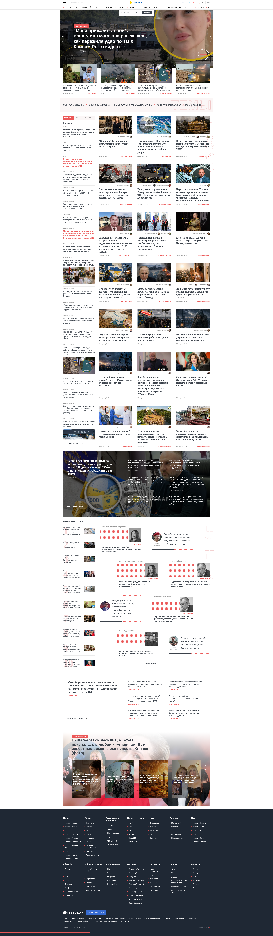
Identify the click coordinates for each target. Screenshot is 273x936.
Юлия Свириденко (136, 903)
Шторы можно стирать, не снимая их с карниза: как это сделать (78, 382)
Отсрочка (111, 877)
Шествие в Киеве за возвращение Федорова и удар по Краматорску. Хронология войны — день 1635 (143, 713)
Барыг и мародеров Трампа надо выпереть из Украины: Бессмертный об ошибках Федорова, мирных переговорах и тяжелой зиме (192, 195)
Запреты (153, 882)
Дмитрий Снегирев (179, 561)
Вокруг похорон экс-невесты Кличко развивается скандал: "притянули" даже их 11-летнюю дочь (72, 663)
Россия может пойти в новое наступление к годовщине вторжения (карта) (185, 698)
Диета (173, 830)
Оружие (89, 882)
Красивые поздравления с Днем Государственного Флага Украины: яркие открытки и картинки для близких (78, 335)
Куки (135, 12)
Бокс (130, 827)
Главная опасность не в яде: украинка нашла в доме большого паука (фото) (78, 394)
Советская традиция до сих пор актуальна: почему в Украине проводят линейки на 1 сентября (79, 262)
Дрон (152, 834)
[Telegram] (190, 2)
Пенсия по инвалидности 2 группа (177, 875)
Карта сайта (83, 921)
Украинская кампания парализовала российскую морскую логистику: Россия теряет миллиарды (173, 618)
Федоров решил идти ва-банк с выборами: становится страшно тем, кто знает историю (121, 549)
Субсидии (90, 834)
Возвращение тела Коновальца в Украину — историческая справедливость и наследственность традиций (124, 608)
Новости (67, 818)
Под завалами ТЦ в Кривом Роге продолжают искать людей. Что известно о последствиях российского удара (153, 147)
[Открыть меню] (64, 2)
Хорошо (147, 12)
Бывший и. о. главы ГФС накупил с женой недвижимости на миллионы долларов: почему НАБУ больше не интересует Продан (115, 244)
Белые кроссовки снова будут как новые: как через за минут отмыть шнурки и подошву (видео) (72, 530)
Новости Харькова (72, 827)
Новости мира (127, 446)
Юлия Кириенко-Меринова (114, 526)
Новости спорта (135, 818)
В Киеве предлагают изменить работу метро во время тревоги (152, 337)
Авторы (201, 7)
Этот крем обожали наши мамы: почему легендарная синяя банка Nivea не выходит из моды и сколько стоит (86, 779)
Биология (154, 830)
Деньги (110, 825)
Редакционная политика (115, 918)
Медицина (90, 838)
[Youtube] (193, 2)
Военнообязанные (114, 880)
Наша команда (69, 921)
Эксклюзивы (134, 7)
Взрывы (89, 875)
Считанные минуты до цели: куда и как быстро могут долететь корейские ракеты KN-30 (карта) (114, 193)
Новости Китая (198, 838)
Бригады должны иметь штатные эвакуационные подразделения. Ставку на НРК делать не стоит (177, 539)
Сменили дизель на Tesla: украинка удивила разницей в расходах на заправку (79, 424)
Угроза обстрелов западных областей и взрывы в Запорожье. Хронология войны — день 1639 (186, 684)
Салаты (196, 884)
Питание (174, 827)
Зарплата (90, 823)
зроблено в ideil (204, 927)
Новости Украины (129, 93)
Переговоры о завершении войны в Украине (83, 7)
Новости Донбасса (72, 851)
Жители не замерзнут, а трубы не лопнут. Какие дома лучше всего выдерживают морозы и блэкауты (79, 133)
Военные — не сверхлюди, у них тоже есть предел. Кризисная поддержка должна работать (194, 643)
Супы (195, 877)
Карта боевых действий (91, 870)
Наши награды (179, 918)
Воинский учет (113, 884)
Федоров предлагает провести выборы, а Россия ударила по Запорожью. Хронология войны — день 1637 (146, 698)
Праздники (154, 864)
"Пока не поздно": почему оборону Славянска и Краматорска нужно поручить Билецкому (78, 307)
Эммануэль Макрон (136, 880)
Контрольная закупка (115, 7)
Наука (151, 818)
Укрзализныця (113, 844)
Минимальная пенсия (180, 886)
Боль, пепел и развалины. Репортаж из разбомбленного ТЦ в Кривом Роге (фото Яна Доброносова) (154, 193)
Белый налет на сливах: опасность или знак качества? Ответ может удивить (78, 320)
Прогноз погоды (92, 855)
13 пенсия (175, 869)
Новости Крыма (71, 855)
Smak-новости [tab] (80, 118)
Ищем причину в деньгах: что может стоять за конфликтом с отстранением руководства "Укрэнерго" (145, 499)
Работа (89, 827)
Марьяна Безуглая (136, 899)
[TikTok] (203, 2)
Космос (153, 827)
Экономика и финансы (112, 819)
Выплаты (89, 830)
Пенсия (173, 864)
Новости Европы (199, 823)
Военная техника (93, 890)
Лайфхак (68, 888)
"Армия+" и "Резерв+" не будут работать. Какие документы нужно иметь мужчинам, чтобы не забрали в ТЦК (117, 88)
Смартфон (154, 838)
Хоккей (131, 834)
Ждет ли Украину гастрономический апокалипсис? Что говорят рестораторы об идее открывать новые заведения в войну (187, 500)
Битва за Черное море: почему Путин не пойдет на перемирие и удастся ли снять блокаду (153, 293)
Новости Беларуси (200, 842)
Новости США (198, 827)
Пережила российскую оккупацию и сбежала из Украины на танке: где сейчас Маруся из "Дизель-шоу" (72, 632)
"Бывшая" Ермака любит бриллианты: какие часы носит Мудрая (114, 144)
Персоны (132, 864)
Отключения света (99, 105)
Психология (176, 834)
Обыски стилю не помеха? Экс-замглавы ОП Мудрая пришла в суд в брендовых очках (191, 381)
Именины (154, 890)
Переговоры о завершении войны (133, 105)
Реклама (166, 918)
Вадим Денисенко (126, 630)
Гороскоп (68, 869)
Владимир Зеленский (137, 869)
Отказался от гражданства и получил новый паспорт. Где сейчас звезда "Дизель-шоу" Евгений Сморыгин (72, 574)
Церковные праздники (154, 870)
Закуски (196, 888)
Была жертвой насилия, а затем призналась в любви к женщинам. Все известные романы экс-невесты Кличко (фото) (110, 746)
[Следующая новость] (210, 38)
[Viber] (186, 3)
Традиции (154, 879)
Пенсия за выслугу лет (178, 891)
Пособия (89, 851)
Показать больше (75, 444)
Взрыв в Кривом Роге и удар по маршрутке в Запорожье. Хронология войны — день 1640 (145, 684)
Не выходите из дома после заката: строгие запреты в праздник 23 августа (79, 147)
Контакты (192, 918)
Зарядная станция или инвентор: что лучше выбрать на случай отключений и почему (78, 206)
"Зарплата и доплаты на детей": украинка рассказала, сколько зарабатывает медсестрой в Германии (77, 178)
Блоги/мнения (136, 544)
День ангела (155, 886)
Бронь (109, 873)
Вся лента (67, 123)
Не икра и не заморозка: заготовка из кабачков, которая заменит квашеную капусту (78, 193)
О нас (65, 918)
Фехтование (133, 842)
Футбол (131, 823)
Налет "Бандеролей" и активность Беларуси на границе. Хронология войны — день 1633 (184, 713)
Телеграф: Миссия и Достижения (104, 921)
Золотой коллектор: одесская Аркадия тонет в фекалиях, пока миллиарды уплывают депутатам (192, 435)
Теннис (131, 830)
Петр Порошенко (135, 892)
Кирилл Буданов (135, 888)
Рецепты (195, 864)
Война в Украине (93, 864)
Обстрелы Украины (73, 105)
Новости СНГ (198, 834)
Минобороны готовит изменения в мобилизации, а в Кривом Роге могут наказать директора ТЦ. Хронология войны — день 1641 (79, 234)
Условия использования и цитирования (144, 918)
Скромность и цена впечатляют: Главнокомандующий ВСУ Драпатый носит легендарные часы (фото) (71, 604)
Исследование (177, 838)
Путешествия (70, 880)
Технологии (154, 823)
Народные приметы (158, 875)
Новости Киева (71, 823)
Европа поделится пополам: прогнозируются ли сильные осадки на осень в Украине (154, 87)
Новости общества (165, 93)
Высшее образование (91, 846)
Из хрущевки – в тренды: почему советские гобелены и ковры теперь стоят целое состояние (71, 648)
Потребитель (70, 873)
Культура (68, 884)
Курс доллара (112, 841)
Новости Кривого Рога (71, 846)
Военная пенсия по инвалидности (179, 882)
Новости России (199, 830)
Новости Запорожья (73, 842)
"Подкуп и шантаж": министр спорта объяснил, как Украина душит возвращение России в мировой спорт (152, 243)
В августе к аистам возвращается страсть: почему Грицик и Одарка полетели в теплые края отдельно (152, 437)
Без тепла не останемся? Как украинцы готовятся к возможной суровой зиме (193, 337)
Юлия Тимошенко (136, 895)
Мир (193, 818)
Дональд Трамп (135, 873)
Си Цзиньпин (134, 877)
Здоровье (175, 818)
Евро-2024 (133, 838)
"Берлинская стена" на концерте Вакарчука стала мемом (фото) (119, 779)
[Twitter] (196, 2)
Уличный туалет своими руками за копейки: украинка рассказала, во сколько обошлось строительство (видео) (78, 409)
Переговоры (91, 879)
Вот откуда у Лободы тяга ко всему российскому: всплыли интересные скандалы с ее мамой (186, 779)
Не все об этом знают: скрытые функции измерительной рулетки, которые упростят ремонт (78, 219)
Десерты (196, 880)
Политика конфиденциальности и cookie (87, 918)
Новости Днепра (71, 830)
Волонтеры (90, 886)
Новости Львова (71, 838)
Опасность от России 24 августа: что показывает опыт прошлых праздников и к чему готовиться (115, 293)
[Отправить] (88, 2)
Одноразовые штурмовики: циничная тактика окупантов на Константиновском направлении (190, 584)
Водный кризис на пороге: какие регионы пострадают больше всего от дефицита (115, 337)
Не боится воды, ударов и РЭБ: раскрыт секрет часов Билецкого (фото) (192, 240)
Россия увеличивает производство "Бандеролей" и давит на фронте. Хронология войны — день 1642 (78, 87)
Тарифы (110, 837)
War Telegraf (92, 93)
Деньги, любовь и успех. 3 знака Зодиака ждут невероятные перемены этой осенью (152, 779)
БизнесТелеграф (150, 7)
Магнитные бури (71, 892)
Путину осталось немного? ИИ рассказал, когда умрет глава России (77, 293)
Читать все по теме (75, 507)
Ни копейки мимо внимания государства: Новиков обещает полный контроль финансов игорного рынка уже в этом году (146, 464)
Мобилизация (193, 105)
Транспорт (111, 829)
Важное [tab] (91, 118)
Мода (67, 877)
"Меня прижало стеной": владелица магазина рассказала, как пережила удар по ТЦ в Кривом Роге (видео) (192, 87)
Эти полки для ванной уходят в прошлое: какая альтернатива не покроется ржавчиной (72, 589)
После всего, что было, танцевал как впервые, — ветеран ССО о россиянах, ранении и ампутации (110, 38)
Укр (208, 2)
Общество (89, 818)
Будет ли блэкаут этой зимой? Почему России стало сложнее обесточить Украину (115, 381)
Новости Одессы (71, 834)
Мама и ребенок (177, 823)
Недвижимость (113, 833)
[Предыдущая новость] (62, 38)
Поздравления (70, 895)
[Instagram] (199, 2)
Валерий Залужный (136, 884)
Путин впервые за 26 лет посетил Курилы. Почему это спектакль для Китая (136, 653)
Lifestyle (67, 864)
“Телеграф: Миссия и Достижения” (176, 7)
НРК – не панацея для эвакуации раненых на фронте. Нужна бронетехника (134, 584)
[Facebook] (183, 2)
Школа (88, 842)
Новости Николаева (73, 859)
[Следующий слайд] (211, 7)
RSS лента (125, 921)
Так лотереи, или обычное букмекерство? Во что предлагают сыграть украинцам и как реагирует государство (184, 464)
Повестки (111, 869)
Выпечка (196, 869)
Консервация (198, 873)
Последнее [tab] (68, 118)
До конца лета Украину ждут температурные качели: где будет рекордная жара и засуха (193, 293)
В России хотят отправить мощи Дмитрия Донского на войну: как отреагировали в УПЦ (192, 145)
